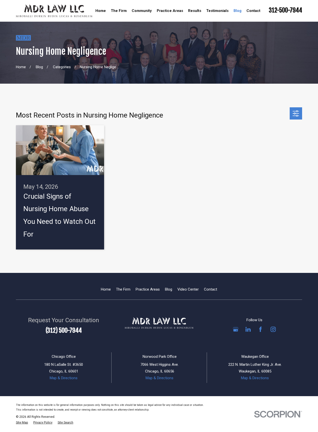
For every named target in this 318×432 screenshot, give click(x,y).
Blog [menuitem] (237, 10)
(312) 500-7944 (64, 330)
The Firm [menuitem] (119, 10)
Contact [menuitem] (253, 10)
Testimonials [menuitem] (217, 10)
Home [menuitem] (100, 10)
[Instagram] (273, 329)
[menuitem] (22, 423)
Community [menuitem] (142, 10)
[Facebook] (260, 329)
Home (106, 289)
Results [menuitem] (194, 10)
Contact (210, 289)
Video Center (188, 289)
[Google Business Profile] (235, 329)
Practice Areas (148, 289)
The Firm (123, 289)
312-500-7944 (285, 10)
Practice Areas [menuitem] (170, 10)
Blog (168, 289)
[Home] (54, 10)
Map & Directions (64, 378)
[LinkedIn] (248, 329)
